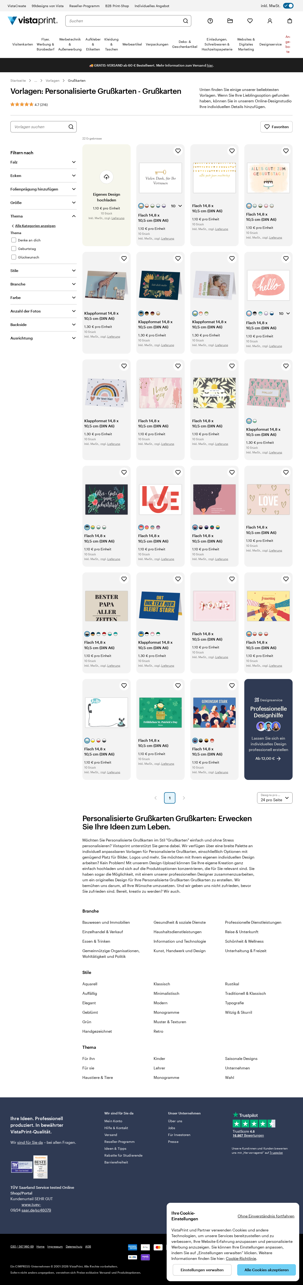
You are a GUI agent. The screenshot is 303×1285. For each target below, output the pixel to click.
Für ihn (88, 1058)
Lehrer (159, 1068)
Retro (158, 1031)
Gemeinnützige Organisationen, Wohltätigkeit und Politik (111, 953)
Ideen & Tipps (115, 1148)
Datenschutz (74, 1246)
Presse (173, 1142)
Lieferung (118, 218)
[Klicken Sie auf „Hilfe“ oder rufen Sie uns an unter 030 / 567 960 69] (210, 21)
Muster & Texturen (170, 1021)
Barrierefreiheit (116, 1162)
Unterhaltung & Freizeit (246, 950)
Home (40, 1246)
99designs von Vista (48, 6)
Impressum (55, 1246)
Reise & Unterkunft (241, 931)
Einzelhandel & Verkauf (102, 931)
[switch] (277, 6)
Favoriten (280, 126)
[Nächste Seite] (184, 798)
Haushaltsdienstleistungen (178, 931)
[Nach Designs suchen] (71, 126)
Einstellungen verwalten (202, 1269)
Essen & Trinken (96, 941)
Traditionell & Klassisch (245, 993)
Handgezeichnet (97, 1031)
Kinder (159, 1058)
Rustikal (232, 984)
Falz (14, 162)
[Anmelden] (270, 21)
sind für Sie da (30, 1142)
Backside (18, 324)
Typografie (234, 1002)
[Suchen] (185, 21)
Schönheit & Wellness (244, 941)
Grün (86, 1021)
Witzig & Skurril (238, 1012)
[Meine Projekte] (230, 21)
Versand (110, 1135)
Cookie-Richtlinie (241, 1258)
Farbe (15, 297)
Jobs (171, 1128)
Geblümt (90, 1012)
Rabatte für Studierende (123, 1155)
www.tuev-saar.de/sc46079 (29, 1207)
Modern (161, 1002)
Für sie (88, 1068)
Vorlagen (53, 80)
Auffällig (89, 993)
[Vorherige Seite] (155, 798)
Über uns (175, 1121)
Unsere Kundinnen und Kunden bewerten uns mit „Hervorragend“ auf (260, 1150)
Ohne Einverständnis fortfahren (266, 1216)
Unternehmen (237, 1068)
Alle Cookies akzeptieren (267, 1269)
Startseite (18, 80)
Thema (16, 216)
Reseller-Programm (84, 6)
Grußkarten (76, 80)
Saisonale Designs (241, 1058)
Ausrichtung (21, 338)
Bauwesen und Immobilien (106, 922)
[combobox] (124, 21)
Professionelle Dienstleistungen (253, 922)
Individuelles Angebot (152, 6)
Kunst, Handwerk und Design (180, 950)
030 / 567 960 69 (22, 1246)
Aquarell (89, 984)
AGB (88, 1246)
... (35, 80)
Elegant (89, 1002)
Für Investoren (179, 1135)
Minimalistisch (166, 993)
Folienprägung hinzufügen (34, 189)
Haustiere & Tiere (97, 1077)
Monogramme (166, 1012)
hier (210, 65)
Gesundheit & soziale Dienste (180, 922)
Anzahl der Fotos (25, 311)
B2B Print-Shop (117, 6)
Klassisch (162, 984)
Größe (16, 202)
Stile (14, 270)
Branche (17, 284)
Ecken (15, 175)
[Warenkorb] (289, 21)
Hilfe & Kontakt (116, 1128)
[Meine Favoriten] (250, 21)
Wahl (229, 1077)
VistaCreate (17, 6)
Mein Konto (113, 1121)
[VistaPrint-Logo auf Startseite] (33, 21)
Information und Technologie (180, 941)
